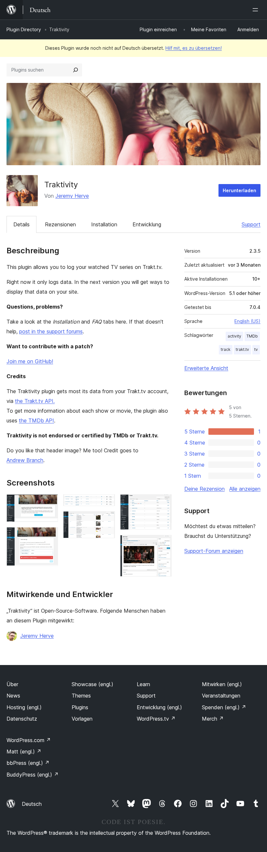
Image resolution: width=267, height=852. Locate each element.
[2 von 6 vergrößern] (49, 536)
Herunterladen (239, 190)
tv (256, 349)
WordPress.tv (156, 718)
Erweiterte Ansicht (206, 368)
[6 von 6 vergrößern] (163, 543)
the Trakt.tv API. (35, 401)
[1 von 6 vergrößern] (49, 503)
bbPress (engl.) (28, 763)
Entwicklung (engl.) (159, 707)
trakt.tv (242, 349)
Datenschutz (22, 718)
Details (21, 224)
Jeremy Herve (72, 196)
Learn (143, 684)
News (13, 695)
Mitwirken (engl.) (222, 684)
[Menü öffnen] (256, 10)
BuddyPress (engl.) (33, 774)
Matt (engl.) (24, 751)
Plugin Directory (24, 29)
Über (12, 684)
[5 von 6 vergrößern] (163, 503)
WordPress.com (29, 740)
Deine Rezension (204, 489)
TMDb (252, 336)
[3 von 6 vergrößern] (106, 503)
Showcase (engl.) (92, 684)
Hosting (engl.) (24, 707)
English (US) (247, 321)
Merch (213, 718)
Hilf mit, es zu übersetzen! (193, 48)
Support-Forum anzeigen (213, 551)
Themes (81, 695)
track (226, 349)
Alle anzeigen (244, 489)
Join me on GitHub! (30, 361)
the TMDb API (36, 420)
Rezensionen (60, 224)
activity (234, 336)
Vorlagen (82, 718)
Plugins (80, 707)
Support (251, 224)
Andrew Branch (25, 460)
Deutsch (32, 804)
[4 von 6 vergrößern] (106, 520)
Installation (104, 224)
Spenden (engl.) (224, 707)
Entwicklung (147, 224)
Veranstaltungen (221, 695)
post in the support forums (51, 331)
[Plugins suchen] (75, 69)
